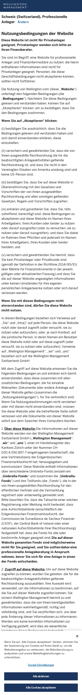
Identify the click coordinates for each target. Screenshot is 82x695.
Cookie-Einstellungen (41, 665)
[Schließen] (77, 636)
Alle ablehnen (41, 676)
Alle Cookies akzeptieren (41, 687)
